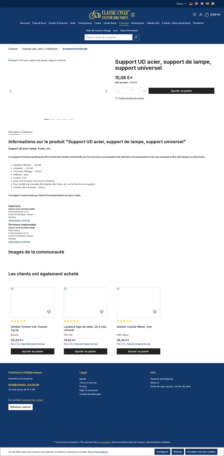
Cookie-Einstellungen (90, 394)
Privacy (83, 386)
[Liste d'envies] (194, 14)
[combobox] (108, 37)
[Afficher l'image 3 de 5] (58, 121)
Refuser (178, 451)
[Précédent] (10, 91)
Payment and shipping (162, 379)
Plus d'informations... (98, 452)
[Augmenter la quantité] (144, 91)
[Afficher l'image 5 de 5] (70, 121)
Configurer (162, 451)
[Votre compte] (201, 14)
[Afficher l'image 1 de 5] (46, 121)
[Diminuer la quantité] (118, 91)
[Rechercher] (135, 37)
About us (155, 382)
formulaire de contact (32, 400)
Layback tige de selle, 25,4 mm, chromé (85, 328)
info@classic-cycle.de (23, 384)
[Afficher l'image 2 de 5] (52, 121)
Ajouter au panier (181, 90)
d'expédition (104, 442)
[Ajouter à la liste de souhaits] (49, 312)
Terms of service (88, 382)
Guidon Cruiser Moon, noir (134, 326)
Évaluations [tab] (27, 132)
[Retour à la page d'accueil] (112, 14)
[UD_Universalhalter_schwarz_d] (58, 91)
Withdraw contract (20, 407)
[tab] (14, 132)
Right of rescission (89, 390)
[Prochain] (106, 91)
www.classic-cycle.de (19, 220)
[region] (58, 91)
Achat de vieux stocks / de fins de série (171, 386)
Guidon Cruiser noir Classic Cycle (29, 328)
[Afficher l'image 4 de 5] (64, 121)
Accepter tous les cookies (201, 451)
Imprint (83, 379)
